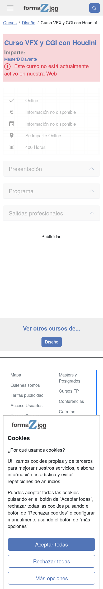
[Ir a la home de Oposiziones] (41, 7)
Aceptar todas (51, 544)
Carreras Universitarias (72, 414)
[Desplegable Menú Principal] (10, 7)
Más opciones (51, 578)
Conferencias (71, 401)
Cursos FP (69, 391)
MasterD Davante (20, 59)
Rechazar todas (51, 561)
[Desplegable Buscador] (94, 8)
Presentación (25, 168)
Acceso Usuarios (27, 405)
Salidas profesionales (36, 213)
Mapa (16, 375)
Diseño (51, 342)
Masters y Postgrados (69, 378)
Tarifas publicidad (27, 395)
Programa (21, 191)
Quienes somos (25, 385)
